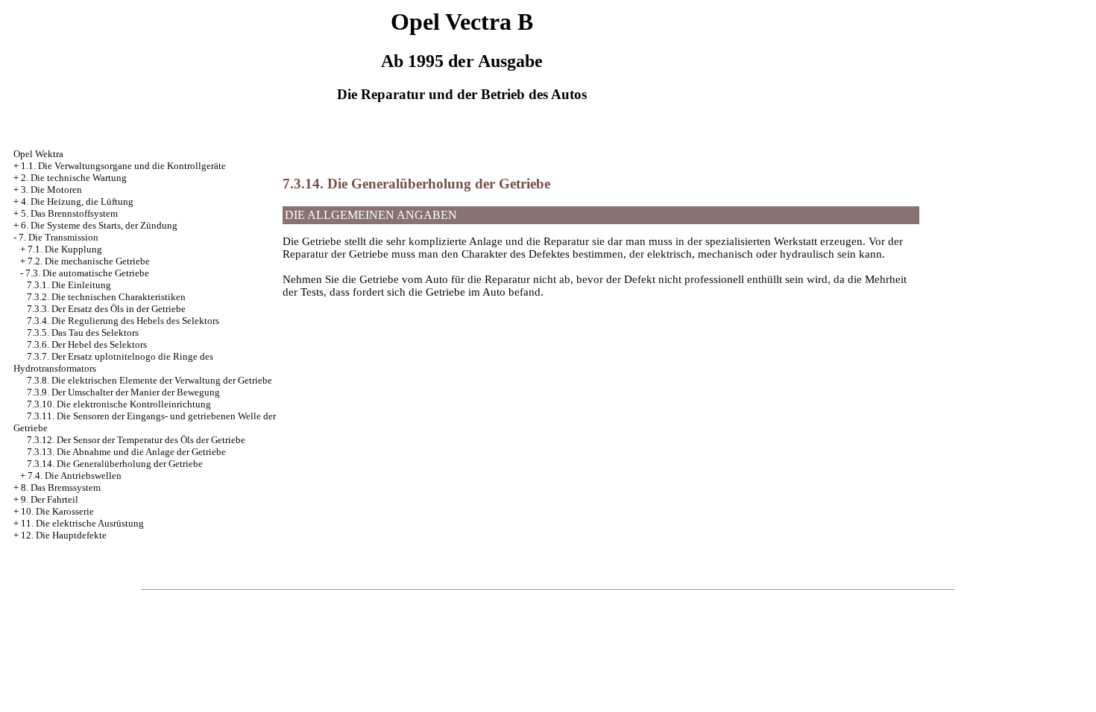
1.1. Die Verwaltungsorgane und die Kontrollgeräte (123, 165)
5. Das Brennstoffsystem (69, 213)
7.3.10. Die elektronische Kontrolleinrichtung (119, 404)
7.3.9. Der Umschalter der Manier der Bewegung (123, 392)
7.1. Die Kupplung (65, 249)
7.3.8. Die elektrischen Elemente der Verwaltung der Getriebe (149, 380)
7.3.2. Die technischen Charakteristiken (106, 296)
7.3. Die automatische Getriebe (87, 273)
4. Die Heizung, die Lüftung (77, 201)
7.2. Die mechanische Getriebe (89, 261)
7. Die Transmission (58, 237)
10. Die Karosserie (57, 511)
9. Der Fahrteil (49, 499)
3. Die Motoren (51, 189)
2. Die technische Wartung (74, 177)
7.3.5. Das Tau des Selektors (83, 332)
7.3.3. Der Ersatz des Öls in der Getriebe (106, 308)
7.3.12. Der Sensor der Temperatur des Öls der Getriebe (136, 439)
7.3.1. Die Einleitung (69, 284)
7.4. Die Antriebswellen (75, 475)
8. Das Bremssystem (61, 487)
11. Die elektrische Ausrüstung (82, 523)
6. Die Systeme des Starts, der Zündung (99, 225)
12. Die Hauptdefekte (64, 535)
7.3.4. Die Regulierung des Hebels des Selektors (123, 320)
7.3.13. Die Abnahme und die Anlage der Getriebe (126, 451)
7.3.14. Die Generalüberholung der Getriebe (115, 463)
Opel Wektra (38, 153)
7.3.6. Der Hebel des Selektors (87, 344)
